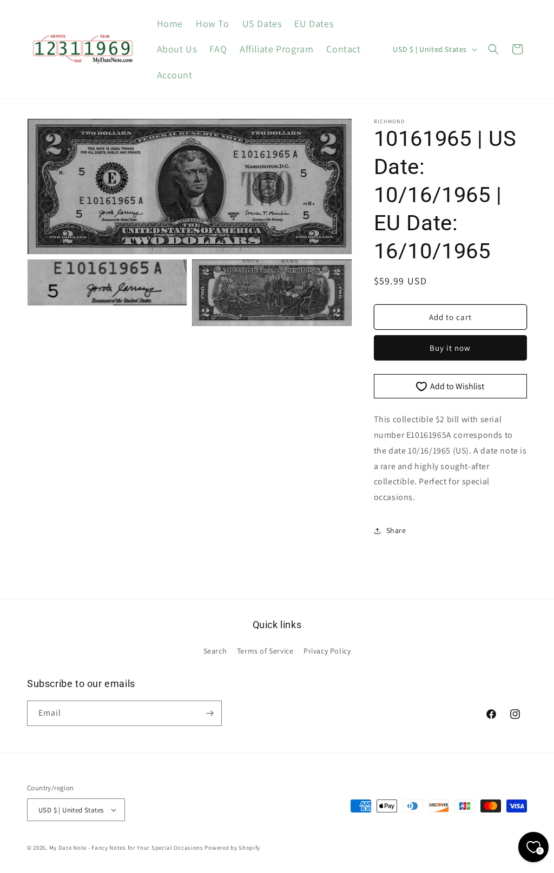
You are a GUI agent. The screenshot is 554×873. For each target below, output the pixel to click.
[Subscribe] (209, 713)
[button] (493, 49)
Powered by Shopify (232, 847)
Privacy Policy (327, 651)
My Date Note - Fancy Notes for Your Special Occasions (126, 847)
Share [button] (396, 530)
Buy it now (450, 348)
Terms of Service (265, 651)
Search (215, 651)
